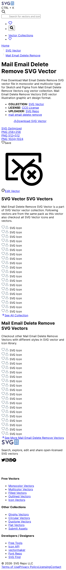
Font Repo (15, 553)
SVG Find (14, 557)
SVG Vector (36, 104)
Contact (56, 567)
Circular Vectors (19, 518)
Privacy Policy (28, 567)
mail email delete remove (25, 114)
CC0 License (30, 107)
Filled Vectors (17, 493)
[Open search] (11, 28)
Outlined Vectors (19, 496)
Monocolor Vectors (21, 486)
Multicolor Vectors (20, 489)
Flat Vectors (16, 525)
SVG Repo (32, 111)
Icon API (13, 546)
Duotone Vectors (19, 521)
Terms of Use (10, 567)
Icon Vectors (16, 500)
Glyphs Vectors (18, 514)
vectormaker (16, 550)
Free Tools (15, 543)
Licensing (44, 567)
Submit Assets (17, 528)
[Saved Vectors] (10, 24)
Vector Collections (20, 35)
